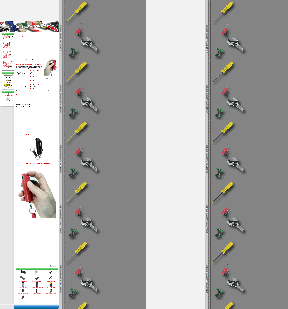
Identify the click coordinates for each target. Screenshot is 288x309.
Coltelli (4, 46)
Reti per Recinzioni (6, 63)
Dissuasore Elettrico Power (23, 293)
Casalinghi (5, 43)
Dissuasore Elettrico (22, 275)
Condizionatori (5, 47)
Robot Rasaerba (6, 65)
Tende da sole (5, 67)
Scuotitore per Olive (6, 66)
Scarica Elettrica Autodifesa (23, 287)
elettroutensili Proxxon (7, 52)
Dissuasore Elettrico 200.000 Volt (37, 287)
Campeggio (5, 42)
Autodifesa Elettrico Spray (51, 293)
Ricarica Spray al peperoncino (23, 299)
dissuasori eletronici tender (37, 281)
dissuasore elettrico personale (51, 275)
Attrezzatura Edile (6, 38)
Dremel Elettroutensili (7, 50)
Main (36, 307)
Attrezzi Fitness (6, 39)
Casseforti (5, 45)
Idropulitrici (5, 57)
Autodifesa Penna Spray (51, 281)
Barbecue (5, 40)
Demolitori (5, 49)
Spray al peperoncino (8, 97)
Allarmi (4, 35)
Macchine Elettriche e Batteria (7, 60)
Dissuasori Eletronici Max (36, 293)
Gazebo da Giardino (7, 55)
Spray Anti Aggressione (51, 287)
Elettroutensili (5, 51)
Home (32, 307)
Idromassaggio (6, 56)
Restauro (5, 62)
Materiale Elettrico (6, 61)
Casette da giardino (6, 44)
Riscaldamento (6, 64)
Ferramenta (5, 54)
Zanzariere (5, 68)
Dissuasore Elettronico (23, 281)
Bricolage (5, 41)
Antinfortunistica (6, 36)
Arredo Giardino (6, 37)
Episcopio (5, 53)
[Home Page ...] (29, 31)
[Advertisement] (12, 10)
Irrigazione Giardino (6, 58)
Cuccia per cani (6, 48)
